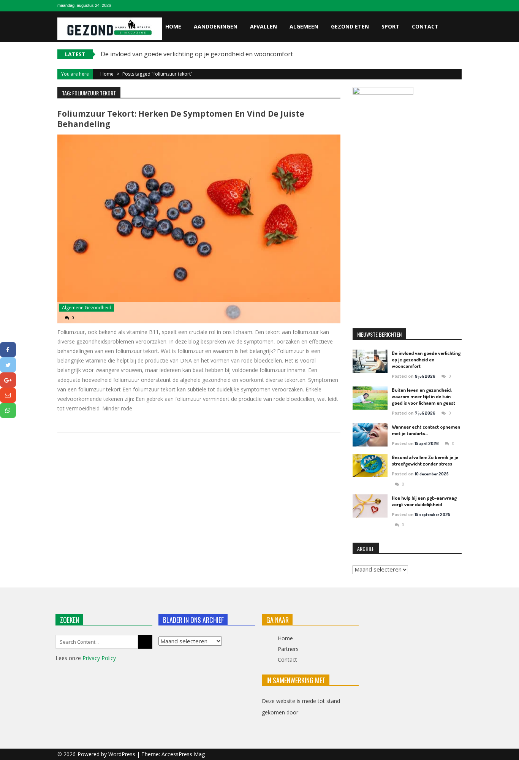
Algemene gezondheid (86, 307)
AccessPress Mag (183, 754)
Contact (425, 26)
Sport (390, 26)
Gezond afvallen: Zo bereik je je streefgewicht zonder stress (425, 460)
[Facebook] (8, 349)
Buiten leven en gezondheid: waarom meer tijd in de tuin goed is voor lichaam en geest (423, 396)
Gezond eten (350, 26)
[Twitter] (8, 364)
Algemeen (304, 26)
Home (173, 26)
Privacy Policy (99, 658)
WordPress (122, 754)
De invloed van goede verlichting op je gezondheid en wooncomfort (197, 54)
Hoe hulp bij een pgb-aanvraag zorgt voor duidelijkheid (424, 501)
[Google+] (8, 380)
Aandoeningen (215, 26)
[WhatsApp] (8, 410)
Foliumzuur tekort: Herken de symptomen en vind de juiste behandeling (180, 118)
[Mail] (8, 395)
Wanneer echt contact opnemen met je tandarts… (426, 430)
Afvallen (263, 26)
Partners (288, 648)
